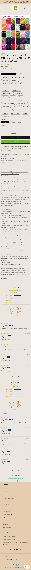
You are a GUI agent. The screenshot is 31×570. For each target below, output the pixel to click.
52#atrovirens (6, 106)
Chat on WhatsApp (15, 141)
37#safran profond (7, 83)
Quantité (3, 125)
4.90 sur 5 (19, 290)
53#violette (16, 106)
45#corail (5, 96)
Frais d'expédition (4, 68)
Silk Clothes (5, 495)
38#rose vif (18, 83)
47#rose (20, 96)
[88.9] (11, 310)
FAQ (4, 517)
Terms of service (6, 524)
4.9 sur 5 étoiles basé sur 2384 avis (15, 478)
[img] (4, 323)
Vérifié (14, 315)
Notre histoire (6, 504)
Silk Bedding (6, 491)
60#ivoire (5, 116)
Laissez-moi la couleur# (8, 74)
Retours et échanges (7, 514)
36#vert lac (15, 80)
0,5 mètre (5, 122)
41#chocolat (6, 90)
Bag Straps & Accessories (8, 498)
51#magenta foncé (21, 103)
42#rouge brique (16, 90)
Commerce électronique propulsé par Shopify (18, 567)
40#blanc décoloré (16, 87)
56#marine (17, 110)
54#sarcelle (25, 106)
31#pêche (20, 74)
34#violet (25, 77)
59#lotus (25, 113)
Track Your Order (7, 527)
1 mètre (13, 122)
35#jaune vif (6, 80)
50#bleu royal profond (8, 103)
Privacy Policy (6, 521)
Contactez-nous (6, 507)
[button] (2, 8)
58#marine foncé (15, 113)
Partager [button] (5, 278)
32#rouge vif (6, 77)
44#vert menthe (18, 93)
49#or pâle (19, 100)
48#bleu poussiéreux (8, 100)
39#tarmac (5, 87)
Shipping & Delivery (7, 511)
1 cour (19, 122)
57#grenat (5, 113)
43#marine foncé (7, 93)
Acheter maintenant (15, 137)
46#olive (13, 96)
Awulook (8, 567)
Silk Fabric (5, 488)
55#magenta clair (7, 110)
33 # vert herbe (16, 77)
